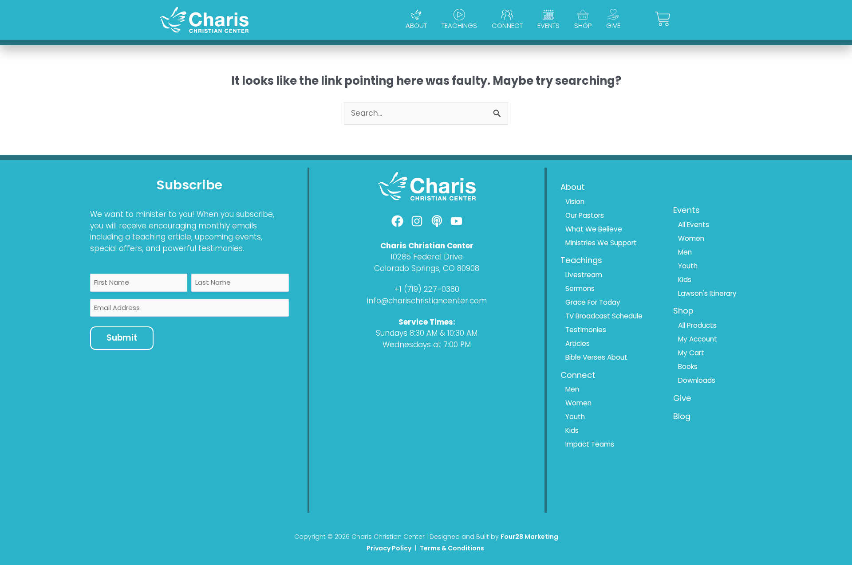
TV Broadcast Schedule (604, 316)
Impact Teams (589, 444)
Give (613, 25)
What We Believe (593, 229)
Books (688, 366)
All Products (697, 325)
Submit (121, 338)
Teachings (459, 25)
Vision (574, 201)
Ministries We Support (601, 242)
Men (572, 389)
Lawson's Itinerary (707, 293)
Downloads (696, 380)
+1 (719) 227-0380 (426, 289)
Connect (507, 25)
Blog (681, 416)
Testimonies (585, 329)
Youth (575, 416)
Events (548, 25)
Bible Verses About (596, 357)
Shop (583, 25)
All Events (693, 224)
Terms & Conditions (452, 548)
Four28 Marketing (529, 536)
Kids (572, 430)
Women (578, 403)
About (416, 25)
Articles (577, 343)
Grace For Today (592, 302)
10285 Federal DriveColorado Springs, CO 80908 (426, 262)
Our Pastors (584, 215)
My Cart (691, 352)
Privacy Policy (389, 548)
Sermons (580, 288)
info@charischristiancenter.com (427, 300)
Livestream (583, 274)
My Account (697, 339)
